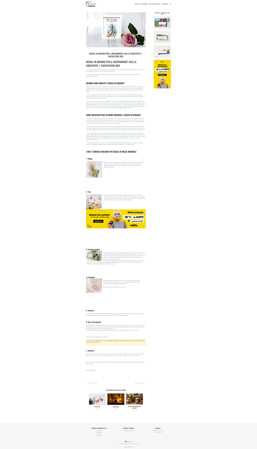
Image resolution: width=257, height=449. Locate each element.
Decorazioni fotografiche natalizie (134, 407)
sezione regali (89, 363)
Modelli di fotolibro (128, 430)
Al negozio (164, 4)
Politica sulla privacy (127, 443)
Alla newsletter (158, 432)
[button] (170, 4)
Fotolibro (99, 430)
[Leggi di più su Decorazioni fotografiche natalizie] (134, 398)
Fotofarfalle (97, 407)
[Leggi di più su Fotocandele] (115, 399)
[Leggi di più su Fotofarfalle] (97, 399)
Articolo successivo (140, 382)
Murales (99, 433)
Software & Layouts (154, 4)
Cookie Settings (135, 443)
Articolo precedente (91, 382)
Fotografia (144, 4)
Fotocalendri (99, 432)
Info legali (121, 443)
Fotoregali (99, 435)
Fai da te (137, 4)
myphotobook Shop (158, 430)
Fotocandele (116, 407)
